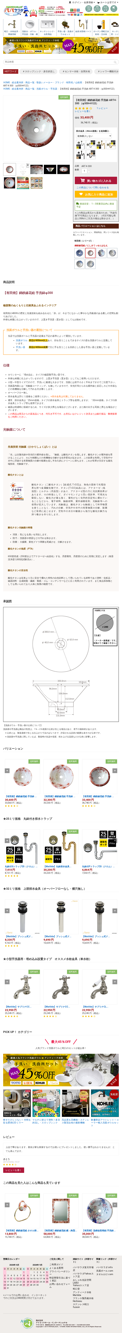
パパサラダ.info (104, 1267)
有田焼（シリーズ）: (84, 241)
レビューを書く (83, 111)
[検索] (115, 62)
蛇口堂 (76, 1289)
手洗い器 (21, 347)
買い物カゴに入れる (99, 180)
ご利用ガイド (56, 1264)
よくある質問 (56, 1268)
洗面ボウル (21, 340)
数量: (77, 170)
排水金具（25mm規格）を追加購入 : (93, 131)
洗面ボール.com (104, 1271)
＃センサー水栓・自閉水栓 (76, 71)
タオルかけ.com (104, 1274)
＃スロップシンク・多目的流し (39, 71)
